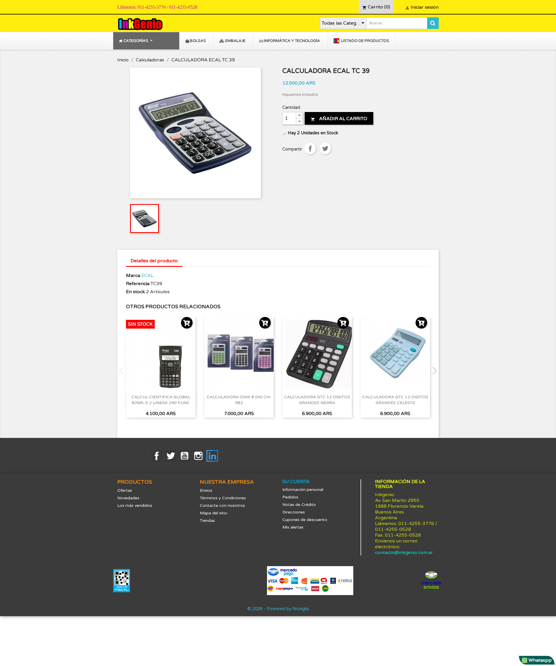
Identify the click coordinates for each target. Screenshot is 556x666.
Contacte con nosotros (222, 505)
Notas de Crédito (299, 504)
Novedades (128, 498)
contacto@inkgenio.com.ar (404, 552)
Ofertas (124, 490)
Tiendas (207, 520)
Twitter (170, 456)
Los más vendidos (134, 505)
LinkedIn (212, 456)
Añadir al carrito (339, 119)
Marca (133, 275)
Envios (206, 490)
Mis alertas (292, 527)
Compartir (310, 148)
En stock (135, 292)
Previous (123, 371)
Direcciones (293, 512)
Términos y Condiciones (223, 498)
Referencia (137, 284)
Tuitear (325, 148)
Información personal (302, 489)
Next (433, 371)
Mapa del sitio (213, 513)
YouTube (184, 456)
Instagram (198, 456)
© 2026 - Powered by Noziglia (278, 608)
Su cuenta (296, 482)
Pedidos (290, 497)
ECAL (147, 275)
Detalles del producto (154, 261)
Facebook (156, 456)
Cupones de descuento (304, 519)
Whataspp (539, 660)
